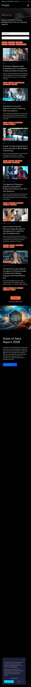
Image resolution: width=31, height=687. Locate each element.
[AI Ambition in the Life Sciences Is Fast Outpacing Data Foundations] (28, 123)
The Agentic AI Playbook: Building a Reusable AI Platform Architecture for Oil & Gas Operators (15, 187)
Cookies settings (14, 678)
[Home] (5, 5)
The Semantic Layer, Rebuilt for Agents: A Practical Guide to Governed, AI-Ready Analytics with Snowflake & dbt (14, 273)
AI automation (10, 42)
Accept (9, 681)
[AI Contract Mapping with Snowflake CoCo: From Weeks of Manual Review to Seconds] (28, 83)
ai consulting (18, 42)
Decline (19, 681)
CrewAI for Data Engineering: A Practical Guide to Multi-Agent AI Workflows (15, 148)
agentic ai (4, 42)
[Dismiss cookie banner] (23, 660)
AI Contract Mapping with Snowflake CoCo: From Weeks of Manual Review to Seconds (15, 68)
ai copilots (4, 44)
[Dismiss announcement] (29, 1)
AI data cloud (11, 44)
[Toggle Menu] (28, 5)
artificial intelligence (20, 44)
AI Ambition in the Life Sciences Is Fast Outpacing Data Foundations (14, 108)
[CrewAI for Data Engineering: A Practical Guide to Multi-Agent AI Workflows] (28, 162)
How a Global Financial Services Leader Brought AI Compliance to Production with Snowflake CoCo (14, 230)
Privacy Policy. (14, 666)
